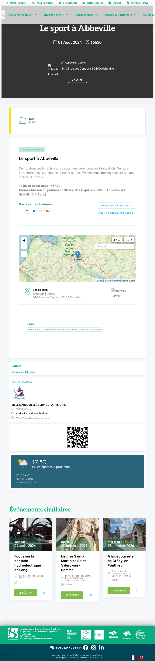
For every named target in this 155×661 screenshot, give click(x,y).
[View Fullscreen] (24, 254)
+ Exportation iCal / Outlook (117, 205)
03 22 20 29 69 (23, 408)
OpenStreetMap (114, 280)
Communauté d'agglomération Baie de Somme (72, 329)
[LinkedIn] (34, 211)
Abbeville (34, 329)
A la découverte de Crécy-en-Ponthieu (121, 560)
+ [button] (24, 240)
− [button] (24, 245)
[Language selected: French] (139, 657)
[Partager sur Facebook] (27, 211)
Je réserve (25, 592)
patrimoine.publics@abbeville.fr (32, 413)
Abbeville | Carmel (75, 62)
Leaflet (99, 280)
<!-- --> (77, 258)
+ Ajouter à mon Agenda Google (114, 212)
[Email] (47, 211)
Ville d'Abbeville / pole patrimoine (33, 417)
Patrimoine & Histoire (32, 149)
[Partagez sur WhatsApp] (40, 211)
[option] (142, 657)
